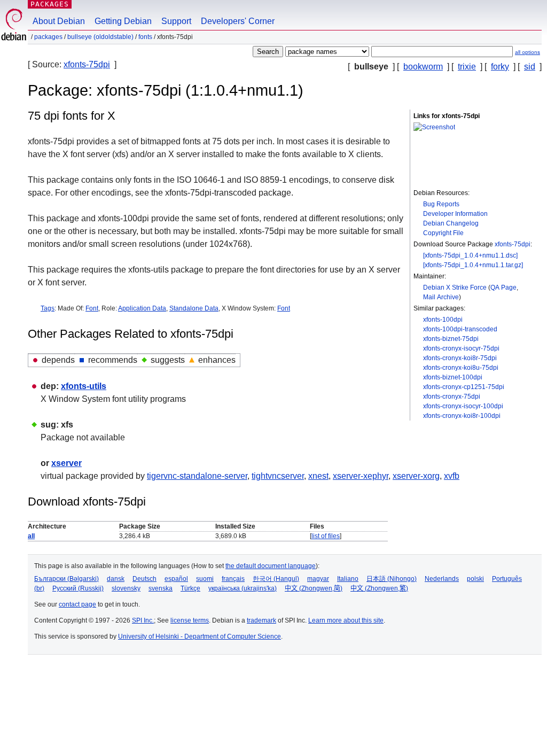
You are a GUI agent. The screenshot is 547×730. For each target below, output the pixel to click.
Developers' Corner (238, 21)
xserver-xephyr (360, 475)
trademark (261, 620)
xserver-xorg (416, 475)
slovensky (126, 588)
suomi (205, 579)
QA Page (503, 287)
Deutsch (144, 579)
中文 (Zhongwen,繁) (379, 588)
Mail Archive (441, 297)
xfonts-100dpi (443, 319)
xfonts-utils (83, 386)
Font (91, 308)
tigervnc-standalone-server (197, 475)
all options (527, 52)
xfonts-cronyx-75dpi (451, 396)
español (176, 579)
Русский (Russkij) (78, 588)
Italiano (347, 579)
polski (475, 579)
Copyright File (443, 233)
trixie (467, 66)
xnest (318, 475)
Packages (49, 4)
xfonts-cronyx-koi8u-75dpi (460, 367)
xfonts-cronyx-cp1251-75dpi (463, 387)
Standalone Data (193, 308)
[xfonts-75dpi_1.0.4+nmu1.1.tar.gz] (473, 265)
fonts (145, 37)
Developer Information (455, 214)
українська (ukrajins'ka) (242, 588)
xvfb (451, 475)
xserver (66, 463)
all (31, 536)
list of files (325, 536)
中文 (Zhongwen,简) (313, 588)
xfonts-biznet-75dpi (451, 339)
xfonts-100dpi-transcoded (460, 329)
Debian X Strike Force (455, 287)
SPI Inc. (143, 620)
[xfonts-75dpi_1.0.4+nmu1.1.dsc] (470, 255)
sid (529, 66)
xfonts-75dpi (87, 64)
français (233, 579)
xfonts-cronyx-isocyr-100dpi (463, 406)
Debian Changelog (451, 223)
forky (500, 66)
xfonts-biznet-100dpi (452, 377)
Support (176, 21)
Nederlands (442, 579)
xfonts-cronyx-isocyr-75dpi (461, 348)
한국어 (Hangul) (276, 579)
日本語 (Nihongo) (391, 579)
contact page (77, 604)
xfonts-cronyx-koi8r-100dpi (462, 416)
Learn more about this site (346, 620)
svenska (161, 588)
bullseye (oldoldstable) (100, 37)
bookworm (423, 66)
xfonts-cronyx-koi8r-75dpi (460, 358)
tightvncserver (278, 475)
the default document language (270, 566)
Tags (47, 308)
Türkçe (190, 588)
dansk (115, 579)
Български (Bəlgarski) (66, 579)
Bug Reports (441, 204)
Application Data (142, 308)
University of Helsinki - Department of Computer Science (199, 636)
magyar (318, 579)
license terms (189, 620)
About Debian (59, 21)
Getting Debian (123, 21)
